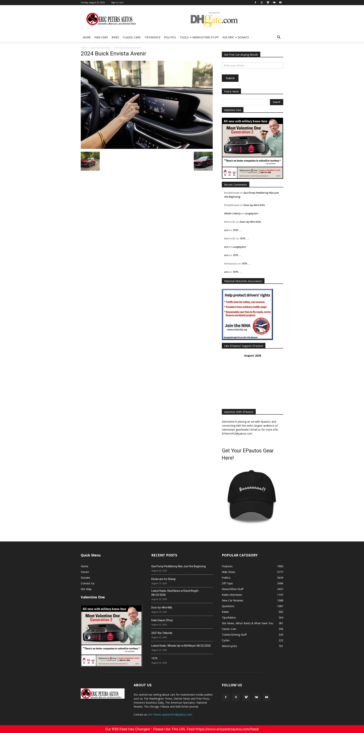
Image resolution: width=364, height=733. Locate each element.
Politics (170, 37)
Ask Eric (228, 37)
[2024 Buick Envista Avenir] (147, 147)
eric (226, 230)
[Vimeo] (246, 697)
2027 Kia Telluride (161, 632)
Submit (230, 78)
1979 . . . (237, 230)
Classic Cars (132, 37)
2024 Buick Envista (101, 47)
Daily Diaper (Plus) (162, 620)
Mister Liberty (232, 213)
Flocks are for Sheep (163, 579)
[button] (278, 37)
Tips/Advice (152, 37)
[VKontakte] (256, 697)
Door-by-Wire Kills (254, 205)
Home (87, 37)
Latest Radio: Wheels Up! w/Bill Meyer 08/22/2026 (181, 645)
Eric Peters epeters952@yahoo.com (170, 714)
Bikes (115, 37)
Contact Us (87, 583)
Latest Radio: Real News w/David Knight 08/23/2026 (174, 592)
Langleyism (251, 213)
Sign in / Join (117, 2)
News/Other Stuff (205, 37)
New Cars (101, 37)
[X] (236, 697)
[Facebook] (225, 697)
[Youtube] (266, 697)
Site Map (86, 589)
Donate (243, 37)
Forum (85, 572)
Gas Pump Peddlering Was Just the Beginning (178, 566)
